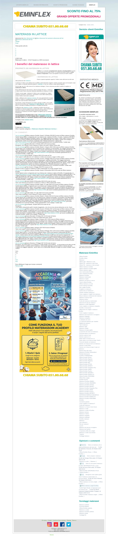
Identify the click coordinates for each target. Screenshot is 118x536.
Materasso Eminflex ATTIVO (86, 384)
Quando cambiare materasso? (86, 292)
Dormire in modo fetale (85, 345)
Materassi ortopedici (84, 415)
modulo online (29, 119)
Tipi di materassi (83, 325)
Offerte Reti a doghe (84, 378)
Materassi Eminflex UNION (86, 390)
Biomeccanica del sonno (85, 350)
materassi (28, 80)
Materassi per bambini (84, 429)
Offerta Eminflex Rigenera (85, 359)
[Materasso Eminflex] (69, 527)
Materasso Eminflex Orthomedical (87, 352)
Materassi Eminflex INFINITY (86, 386)
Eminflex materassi (84, 419)
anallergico (40, 84)
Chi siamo (44, 520)
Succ (16, 259)
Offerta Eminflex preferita (85, 508)
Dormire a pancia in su (85, 337)
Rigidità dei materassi (84, 323)
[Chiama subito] (45, 375)
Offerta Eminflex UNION (85, 369)
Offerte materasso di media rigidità (88, 268)
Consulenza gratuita (84, 401)
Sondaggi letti (82, 515)
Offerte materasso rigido (85, 270)
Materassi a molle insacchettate (87, 432)
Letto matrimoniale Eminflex (86, 272)
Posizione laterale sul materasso (87, 342)
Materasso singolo (84, 278)
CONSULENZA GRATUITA (44, 115)
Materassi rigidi (83, 326)
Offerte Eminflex (22, 5)
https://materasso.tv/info (40, 189)
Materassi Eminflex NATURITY (87, 393)
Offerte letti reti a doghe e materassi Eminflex (88, 310)
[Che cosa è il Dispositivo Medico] (79, 79)
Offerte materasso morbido (86, 266)
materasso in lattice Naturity (36, 104)
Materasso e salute (84, 510)
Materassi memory (84, 412)
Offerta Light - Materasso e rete (87, 261)
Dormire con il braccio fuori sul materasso (89, 343)
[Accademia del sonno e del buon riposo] (45, 294)
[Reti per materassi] (91, 139)
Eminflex (92, 5)
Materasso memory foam (85, 297)
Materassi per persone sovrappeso (88, 427)
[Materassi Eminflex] (49, 527)
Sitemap (69, 520)
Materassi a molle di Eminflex (86, 410)
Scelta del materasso (84, 405)
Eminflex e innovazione (85, 307)
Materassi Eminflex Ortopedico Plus (88, 388)
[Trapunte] (92, 244)
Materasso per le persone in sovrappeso (89, 314)
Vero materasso (83, 422)
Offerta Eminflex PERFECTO (86, 374)
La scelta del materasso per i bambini (88, 321)
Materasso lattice (83, 299)
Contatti (50, 520)
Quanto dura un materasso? (86, 290)
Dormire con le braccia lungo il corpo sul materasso (89, 348)
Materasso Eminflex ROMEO (86, 381)
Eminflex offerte (83, 258)
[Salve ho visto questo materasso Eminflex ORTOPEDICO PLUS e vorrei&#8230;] (82, 463)
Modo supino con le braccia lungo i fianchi (89, 340)
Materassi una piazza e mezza (87, 280)
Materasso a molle (84, 461)
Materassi (27, 127)
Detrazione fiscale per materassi (87, 302)
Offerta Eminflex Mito (84, 362)
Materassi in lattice (84, 413)
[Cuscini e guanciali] (91, 182)
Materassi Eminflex (84, 275)
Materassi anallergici (84, 316)
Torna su (74, 520)
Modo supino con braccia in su (87, 338)
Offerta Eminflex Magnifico (86, 360)
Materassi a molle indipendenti (87, 304)
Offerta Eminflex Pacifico (85, 371)
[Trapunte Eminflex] (92, 209)
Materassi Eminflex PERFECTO (87, 396)
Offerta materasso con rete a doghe (88, 482)
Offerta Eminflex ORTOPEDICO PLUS (89, 470)
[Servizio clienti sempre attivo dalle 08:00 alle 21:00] (91, 53)
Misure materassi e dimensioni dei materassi (90, 296)
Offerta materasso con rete (86, 284)
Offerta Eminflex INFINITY (86, 366)
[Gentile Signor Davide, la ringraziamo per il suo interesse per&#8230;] (89, 485)
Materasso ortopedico (84, 318)
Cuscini (81, 425)
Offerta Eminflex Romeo (85, 357)
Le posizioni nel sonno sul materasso (88, 331)
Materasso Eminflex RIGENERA (87, 383)
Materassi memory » (51, 129)
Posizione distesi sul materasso (87, 333)
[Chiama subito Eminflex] (45, 26)
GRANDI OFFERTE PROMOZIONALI (79, 16)
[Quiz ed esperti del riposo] (45, 346)
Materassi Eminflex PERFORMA (87, 398)
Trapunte (81, 434)
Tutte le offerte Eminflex (85, 282)
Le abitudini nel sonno (84, 319)
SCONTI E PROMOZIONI (60, 5)
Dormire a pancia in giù (85, 335)
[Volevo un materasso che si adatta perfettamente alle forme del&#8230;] (83, 445)
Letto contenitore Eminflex (86, 273)
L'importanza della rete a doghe (87, 431)
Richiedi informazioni (41, 5)
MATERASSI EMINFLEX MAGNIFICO (89, 395)
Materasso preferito (84, 504)
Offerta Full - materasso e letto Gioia (88, 263)
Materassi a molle (83, 408)
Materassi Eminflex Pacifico (86, 391)
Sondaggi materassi (84, 436)
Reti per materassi (84, 424)
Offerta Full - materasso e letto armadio (89, 265)
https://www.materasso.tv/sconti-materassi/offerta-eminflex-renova (32, 236)
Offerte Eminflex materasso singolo (88, 494)
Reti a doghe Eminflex (84, 287)
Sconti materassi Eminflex (86, 285)
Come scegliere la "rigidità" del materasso (89, 294)
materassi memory (31, 98)
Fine (16, 261)
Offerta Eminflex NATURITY (86, 372)
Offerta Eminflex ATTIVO (85, 364)
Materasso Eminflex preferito (86, 511)
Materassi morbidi (83, 328)
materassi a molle (27, 107)
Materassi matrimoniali (85, 277)
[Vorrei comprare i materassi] (82, 456)
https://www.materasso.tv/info (23, 142)
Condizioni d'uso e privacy (59, 520)
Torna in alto (19, 266)
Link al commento (20, 135)
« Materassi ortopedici (38, 129)
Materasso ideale (83, 513)
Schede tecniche (78, 5)
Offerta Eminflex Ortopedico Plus (87, 367)
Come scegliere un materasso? (87, 403)
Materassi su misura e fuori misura (88, 407)
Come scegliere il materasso (86, 313)
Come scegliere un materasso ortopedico (89, 306)
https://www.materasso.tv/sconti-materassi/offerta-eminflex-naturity (32, 174)
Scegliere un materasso (85, 289)
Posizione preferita (84, 506)
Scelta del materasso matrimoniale (88, 301)
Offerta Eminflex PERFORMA (86, 376)
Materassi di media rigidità (86, 330)
